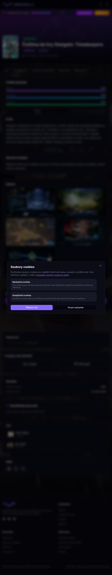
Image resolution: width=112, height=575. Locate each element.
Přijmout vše (32, 307)
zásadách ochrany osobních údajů (52, 275)
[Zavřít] (100, 266)
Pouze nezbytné (75, 307)
